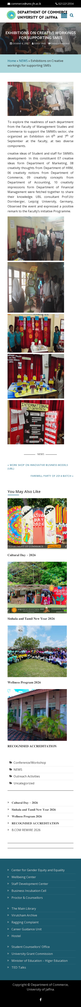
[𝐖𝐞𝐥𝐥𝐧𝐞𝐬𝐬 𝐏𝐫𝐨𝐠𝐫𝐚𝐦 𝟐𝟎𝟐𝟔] (37, 676)
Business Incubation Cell (28, 891)
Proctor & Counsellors (27, 898)
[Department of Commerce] (22, 15)
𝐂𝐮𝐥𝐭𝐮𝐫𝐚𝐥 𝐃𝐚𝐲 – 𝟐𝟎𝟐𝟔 (22, 555)
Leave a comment (60, 43)
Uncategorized (24, 783)
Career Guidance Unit (26, 929)
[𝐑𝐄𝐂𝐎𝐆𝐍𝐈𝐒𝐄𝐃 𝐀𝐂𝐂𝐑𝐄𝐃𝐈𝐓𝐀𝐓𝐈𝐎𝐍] (37, 740)
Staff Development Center (29, 884)
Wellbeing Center (23, 877)
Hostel (16, 936)
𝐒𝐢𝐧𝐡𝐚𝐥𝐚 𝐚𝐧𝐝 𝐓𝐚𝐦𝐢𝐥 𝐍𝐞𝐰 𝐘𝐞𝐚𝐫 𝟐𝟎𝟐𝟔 (31, 618)
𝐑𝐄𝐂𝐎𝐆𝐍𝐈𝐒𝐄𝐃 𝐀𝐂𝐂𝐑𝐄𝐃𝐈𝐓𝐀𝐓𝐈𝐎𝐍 (32, 746)
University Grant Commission (32, 954)
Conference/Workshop (30, 763)
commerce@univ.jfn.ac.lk (25, 3)
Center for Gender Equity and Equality (38, 870)
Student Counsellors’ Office (30, 947)
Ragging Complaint (25, 922)
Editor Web (40, 43)
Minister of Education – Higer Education (39, 961)
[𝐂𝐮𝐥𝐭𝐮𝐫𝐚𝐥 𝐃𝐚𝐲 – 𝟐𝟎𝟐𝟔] (37, 549)
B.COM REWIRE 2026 (26, 830)
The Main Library (23, 908)
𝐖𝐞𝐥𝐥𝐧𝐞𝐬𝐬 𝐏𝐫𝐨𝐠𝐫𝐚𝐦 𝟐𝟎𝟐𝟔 (24, 682)
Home (12, 61)
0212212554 (65, 3)
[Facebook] (40, 999)
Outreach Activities (27, 776)
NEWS (23, 61)
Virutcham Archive (24, 915)
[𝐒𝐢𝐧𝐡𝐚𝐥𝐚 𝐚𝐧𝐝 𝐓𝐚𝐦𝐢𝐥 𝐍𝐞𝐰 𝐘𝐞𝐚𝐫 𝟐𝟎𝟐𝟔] (37, 612)
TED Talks (18, 967)
